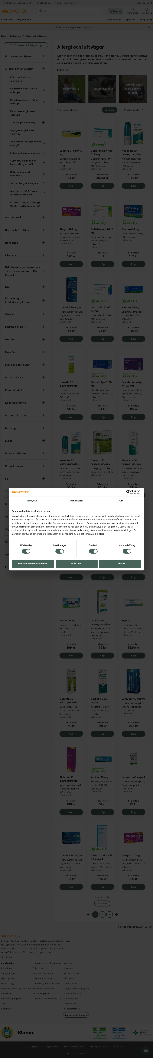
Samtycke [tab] (32, 500)
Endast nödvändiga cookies (33, 563)
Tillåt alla (120, 563)
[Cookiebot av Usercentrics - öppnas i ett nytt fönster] (128, 492)
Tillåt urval (76, 563)
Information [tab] (76, 500)
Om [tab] (121, 500)
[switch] (59, 551)
